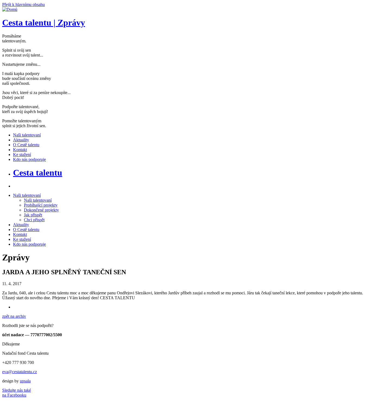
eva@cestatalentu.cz (19, 371)
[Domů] (9, 9)
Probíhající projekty (41, 205)
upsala (25, 381)
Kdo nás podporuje (29, 244)
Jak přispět (33, 215)
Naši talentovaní (27, 195)
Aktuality (21, 224)
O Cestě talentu (26, 229)
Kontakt (20, 234)
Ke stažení (22, 239)
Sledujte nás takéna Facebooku (16, 392)
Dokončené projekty (41, 210)
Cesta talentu (37, 172)
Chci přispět (34, 219)
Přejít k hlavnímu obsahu (23, 4)
